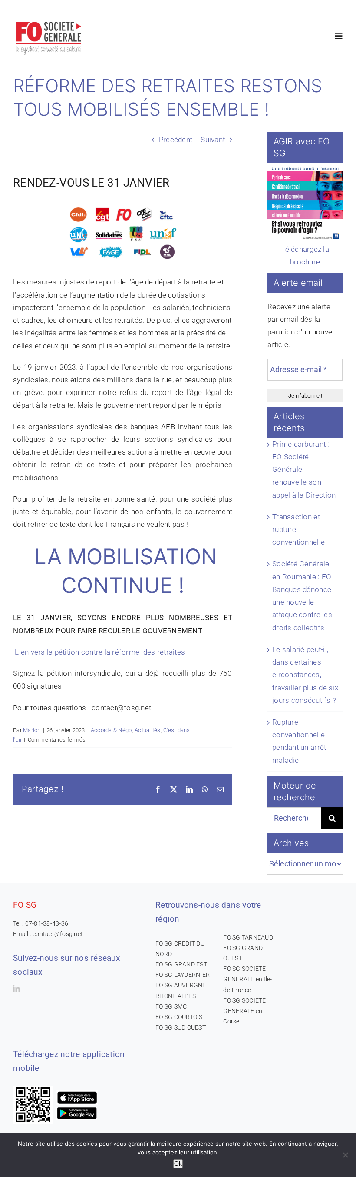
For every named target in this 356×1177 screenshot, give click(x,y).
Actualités (148, 730)
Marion (32, 730)
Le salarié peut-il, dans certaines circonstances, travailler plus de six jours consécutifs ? (305, 675)
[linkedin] (16, 988)
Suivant (213, 139)
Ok (178, 1163)
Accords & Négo (111, 730)
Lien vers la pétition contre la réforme (77, 652)
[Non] (345, 1154)
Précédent (175, 139)
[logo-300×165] (49, 19)
